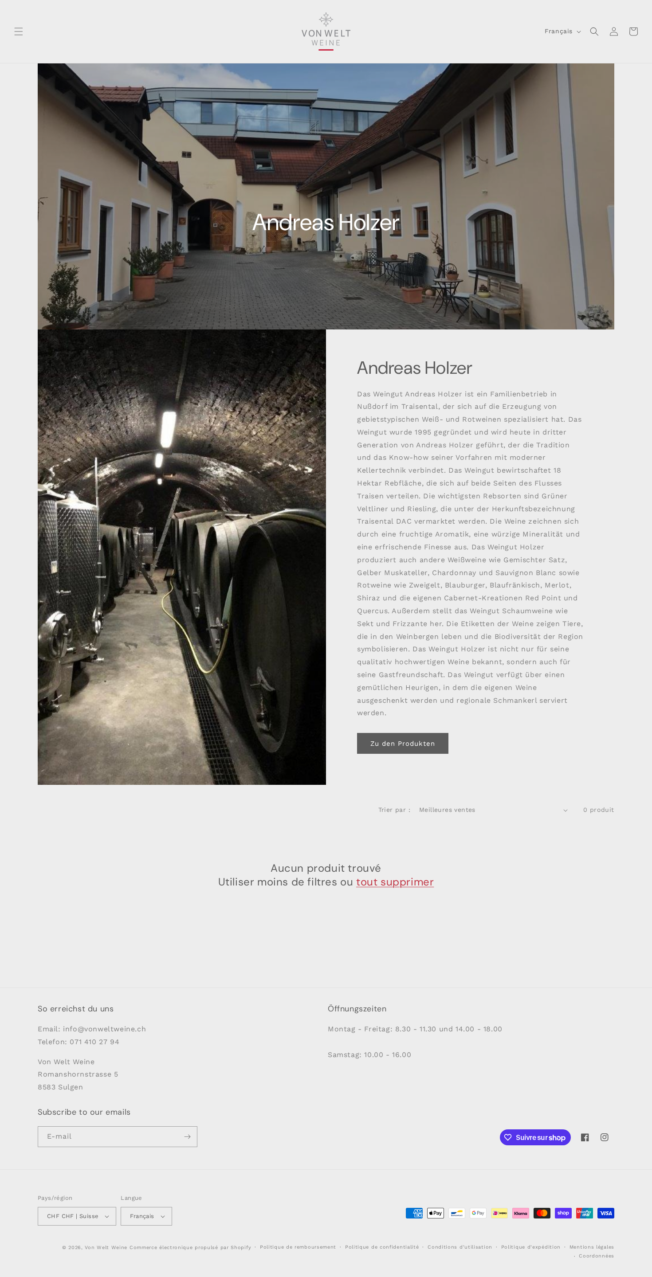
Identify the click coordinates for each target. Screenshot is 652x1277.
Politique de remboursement (298, 1247)
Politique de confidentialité (382, 1247)
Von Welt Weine (106, 1247)
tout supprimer (395, 882)
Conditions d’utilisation (460, 1247)
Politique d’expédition (531, 1247)
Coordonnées (596, 1256)
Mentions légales (592, 1247)
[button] (18, 31)
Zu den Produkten (402, 744)
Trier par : (394, 809)
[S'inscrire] (187, 1136)
